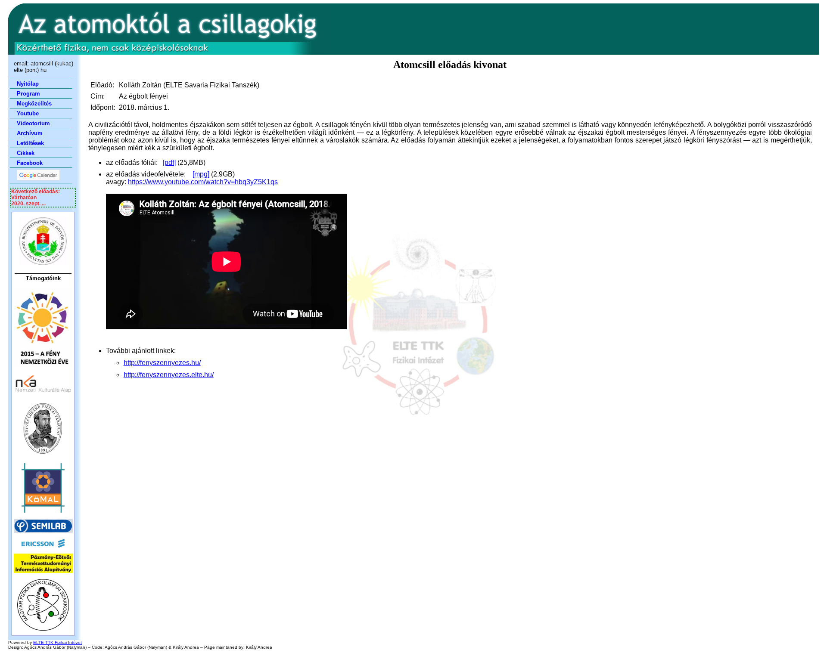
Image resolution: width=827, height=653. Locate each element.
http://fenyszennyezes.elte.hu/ (169, 374)
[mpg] (201, 174)
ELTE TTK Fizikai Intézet (57, 642)
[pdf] (169, 162)
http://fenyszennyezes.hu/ (162, 362)
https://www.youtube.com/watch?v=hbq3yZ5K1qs (203, 182)
